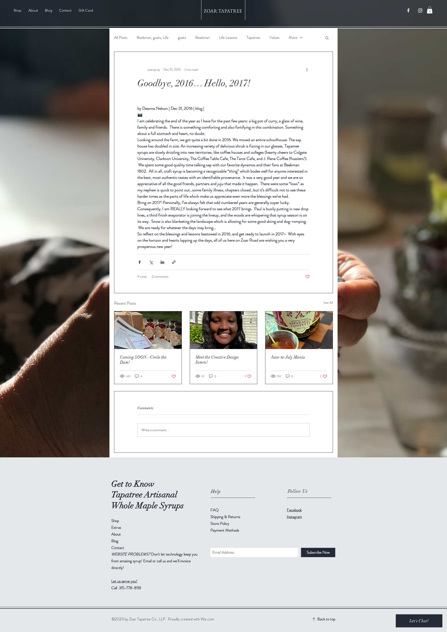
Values (274, 37)
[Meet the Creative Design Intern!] (223, 330)
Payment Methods (225, 530)
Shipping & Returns (225, 516)
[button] (430, 10)
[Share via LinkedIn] (162, 262)
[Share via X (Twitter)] (151, 262)
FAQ (214, 510)
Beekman (202, 37)
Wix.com (207, 619)
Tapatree (253, 37)
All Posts (120, 37)
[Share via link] (174, 262)
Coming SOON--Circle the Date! (143, 360)
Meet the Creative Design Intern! (217, 360)
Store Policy (219, 523)
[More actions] (307, 69)
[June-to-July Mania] (299, 330)
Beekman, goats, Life (153, 37)
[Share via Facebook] (139, 262)
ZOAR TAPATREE (223, 11)
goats (182, 37)
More (293, 37)
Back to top (326, 619)
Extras (116, 527)
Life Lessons (228, 37)
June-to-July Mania (288, 357)
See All (328, 302)
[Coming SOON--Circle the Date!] (148, 330)
